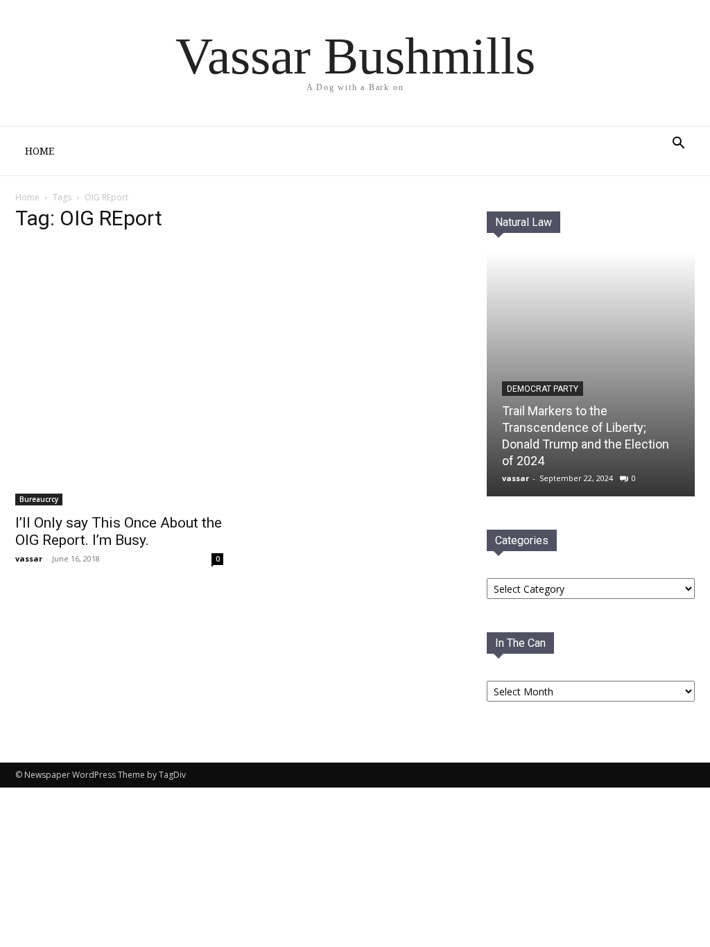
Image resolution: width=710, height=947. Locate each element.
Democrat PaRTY (542, 389)
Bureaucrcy (38, 499)
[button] (678, 144)
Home (39, 151)
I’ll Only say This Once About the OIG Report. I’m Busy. (118, 531)
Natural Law (523, 222)
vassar (28, 558)
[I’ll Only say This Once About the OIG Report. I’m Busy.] (119, 375)
